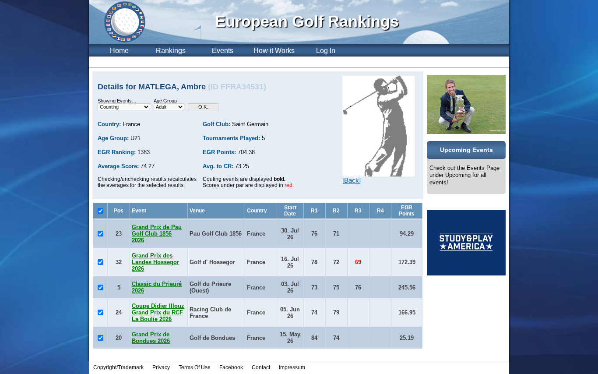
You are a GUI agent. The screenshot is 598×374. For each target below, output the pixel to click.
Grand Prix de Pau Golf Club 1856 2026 (157, 233)
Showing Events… (117, 100)
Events (222, 50)
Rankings (171, 50)
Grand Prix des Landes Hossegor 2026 (155, 262)
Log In (325, 50)
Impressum (292, 367)
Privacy (161, 367)
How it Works (274, 50)
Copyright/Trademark (118, 367)
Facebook (231, 367)
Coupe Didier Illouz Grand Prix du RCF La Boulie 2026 (158, 312)
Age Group (165, 100)
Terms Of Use (195, 367)
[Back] (351, 180)
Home (119, 50)
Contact (261, 367)
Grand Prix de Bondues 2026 (151, 337)
